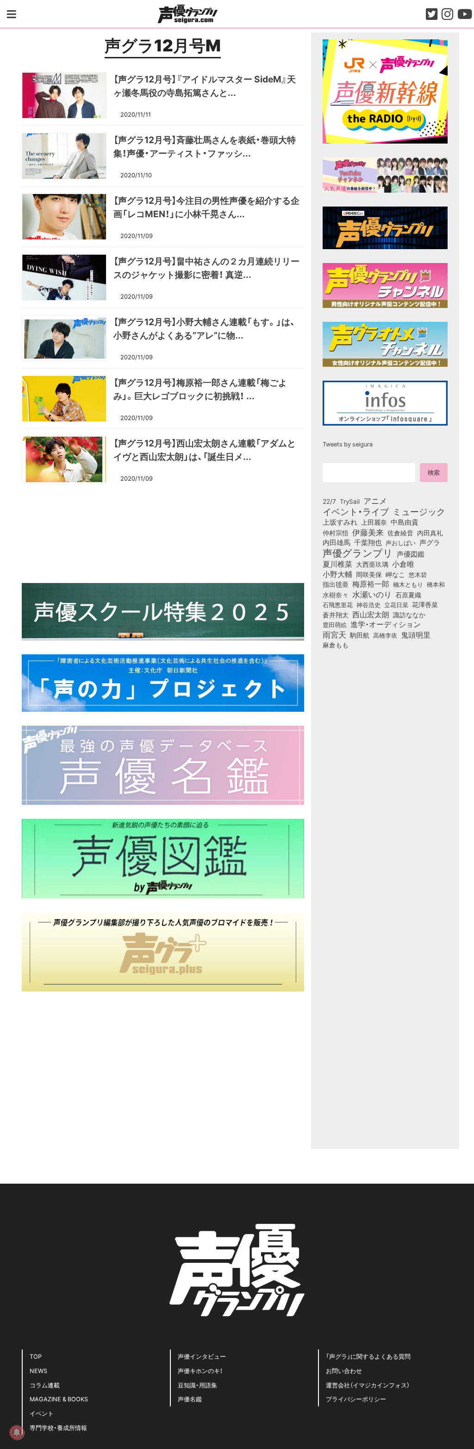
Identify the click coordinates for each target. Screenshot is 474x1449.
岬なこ (395, 574)
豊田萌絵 (335, 624)
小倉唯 (403, 563)
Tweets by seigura (348, 443)
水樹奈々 (336, 595)
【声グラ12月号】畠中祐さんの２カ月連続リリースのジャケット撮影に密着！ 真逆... (206, 267)
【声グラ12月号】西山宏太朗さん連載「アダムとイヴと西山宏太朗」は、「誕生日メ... (204, 449)
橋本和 (436, 584)
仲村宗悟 (336, 532)
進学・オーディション (385, 624)
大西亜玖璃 (372, 564)
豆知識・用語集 (197, 1384)
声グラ (429, 542)
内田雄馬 (336, 542)
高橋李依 (385, 635)
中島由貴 (404, 522)
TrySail (350, 501)
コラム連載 (45, 1384)
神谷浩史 (368, 604)
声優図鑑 (410, 553)
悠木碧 (418, 574)
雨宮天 (334, 634)
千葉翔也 (368, 542)
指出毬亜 (336, 584)
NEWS (38, 1370)
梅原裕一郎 (370, 584)
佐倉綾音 (400, 532)
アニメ (375, 500)
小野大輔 (337, 574)
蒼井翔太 (336, 615)
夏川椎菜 (337, 564)
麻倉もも (336, 644)
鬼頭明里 (415, 634)
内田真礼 (430, 532)
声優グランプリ (358, 552)
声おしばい (401, 542)
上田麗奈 (374, 522)
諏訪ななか (409, 614)
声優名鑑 (190, 1398)
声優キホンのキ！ (200, 1370)
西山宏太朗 (370, 614)
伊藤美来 (368, 532)
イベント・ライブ (356, 511)
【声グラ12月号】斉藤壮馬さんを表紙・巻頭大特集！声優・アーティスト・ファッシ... (204, 146)
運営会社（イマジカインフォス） (368, 1384)
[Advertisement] (163, 531)
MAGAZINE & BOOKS (59, 1398)
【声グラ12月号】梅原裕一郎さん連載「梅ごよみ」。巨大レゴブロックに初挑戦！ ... (200, 389)
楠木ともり (408, 584)
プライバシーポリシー (356, 1398)
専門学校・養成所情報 (58, 1427)
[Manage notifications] (16, 1432)
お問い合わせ (344, 1370)
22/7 (329, 501)
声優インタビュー (202, 1356)
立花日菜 (396, 604)
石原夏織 (408, 594)
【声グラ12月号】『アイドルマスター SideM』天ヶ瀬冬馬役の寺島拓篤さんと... (204, 85)
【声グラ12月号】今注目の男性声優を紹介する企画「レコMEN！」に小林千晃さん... (206, 207)
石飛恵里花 (338, 604)
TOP (36, 1356)
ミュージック (419, 511)
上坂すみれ (340, 522)
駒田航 (359, 635)
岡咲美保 (369, 574)
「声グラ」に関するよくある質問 (368, 1356)
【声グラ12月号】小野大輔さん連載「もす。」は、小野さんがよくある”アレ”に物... (204, 328)
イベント (42, 1413)
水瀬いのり (372, 594)
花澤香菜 (425, 604)
